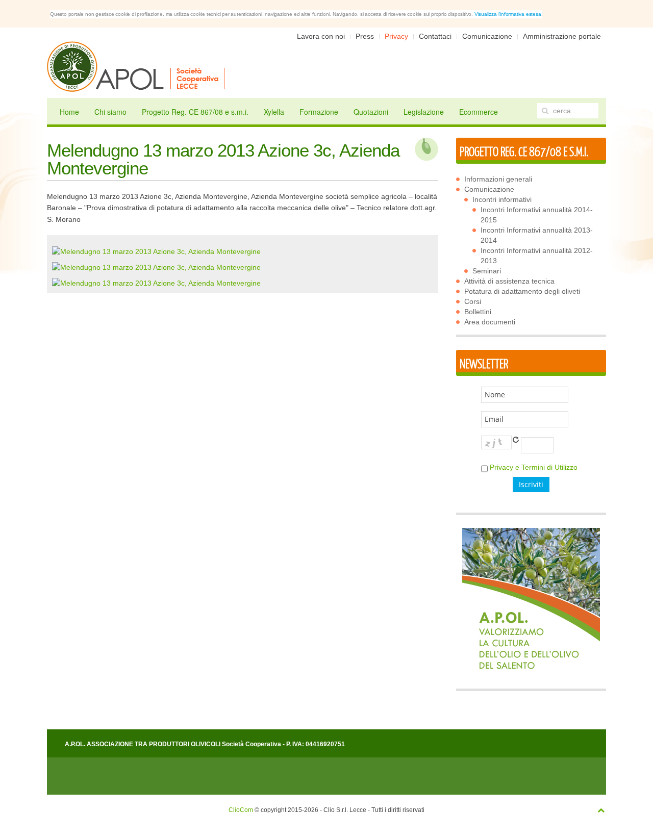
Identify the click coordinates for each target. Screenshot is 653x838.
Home (69, 112)
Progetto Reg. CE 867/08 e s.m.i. (195, 112)
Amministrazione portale (562, 36)
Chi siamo (110, 112)
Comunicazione (487, 36)
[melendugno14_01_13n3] (156, 282)
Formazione (318, 112)
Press (365, 36)
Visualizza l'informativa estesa (507, 14)
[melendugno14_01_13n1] (156, 250)
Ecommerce (478, 112)
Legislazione (424, 112)
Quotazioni (371, 112)
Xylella (274, 112)
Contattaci (435, 36)
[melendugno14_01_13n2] (156, 267)
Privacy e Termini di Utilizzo (533, 467)
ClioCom (241, 810)
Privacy (396, 36)
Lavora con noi (321, 36)
